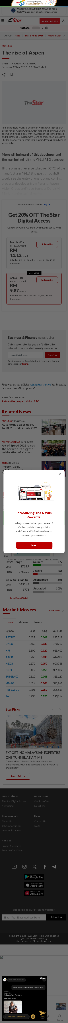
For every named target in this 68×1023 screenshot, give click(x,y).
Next (34, 545)
